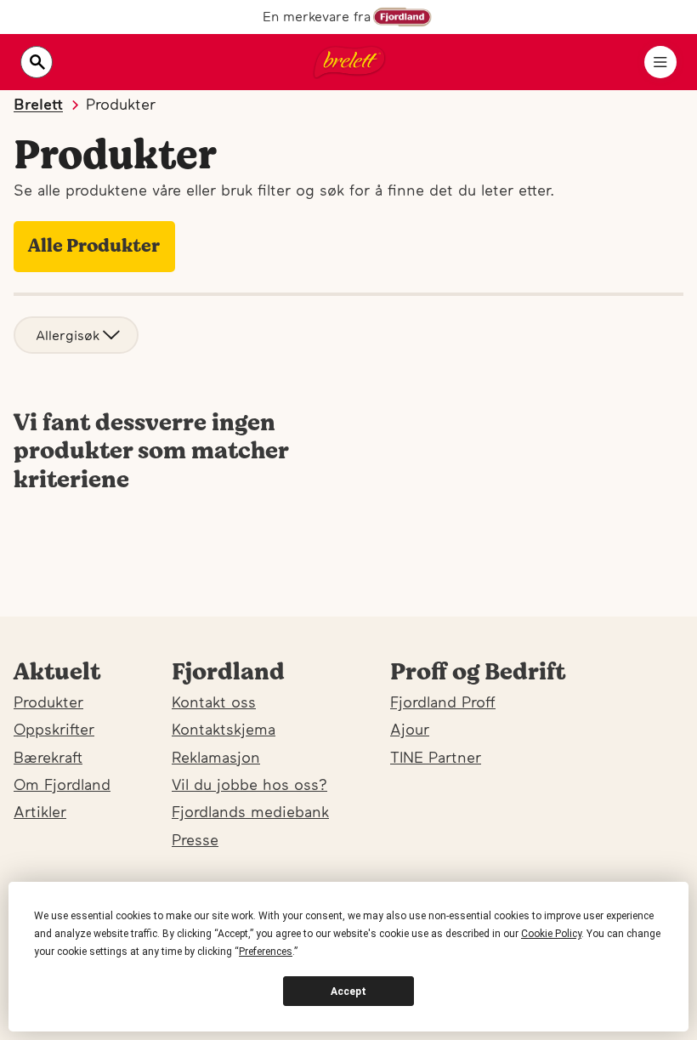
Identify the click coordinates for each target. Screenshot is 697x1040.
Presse (195, 840)
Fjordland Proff (443, 702)
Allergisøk (67, 335)
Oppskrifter (54, 729)
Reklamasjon (216, 757)
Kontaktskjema (223, 729)
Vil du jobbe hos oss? (249, 784)
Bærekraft (48, 757)
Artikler (40, 811)
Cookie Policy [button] (551, 934)
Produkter (48, 702)
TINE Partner (435, 757)
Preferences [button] (265, 952)
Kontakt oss (214, 702)
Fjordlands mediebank (250, 811)
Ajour (409, 729)
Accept (348, 991)
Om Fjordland (62, 784)
